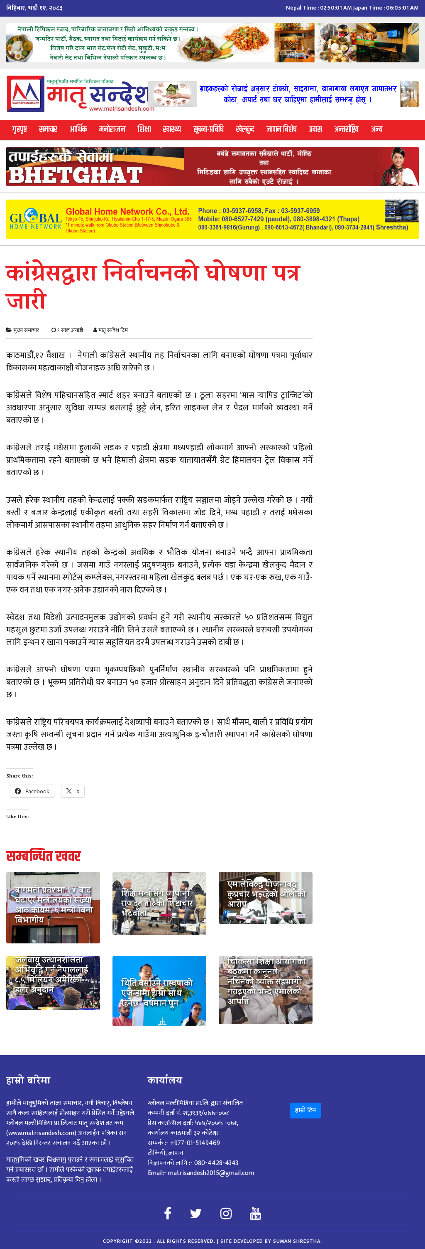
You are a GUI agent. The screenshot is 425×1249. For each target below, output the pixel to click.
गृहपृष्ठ (19, 129)
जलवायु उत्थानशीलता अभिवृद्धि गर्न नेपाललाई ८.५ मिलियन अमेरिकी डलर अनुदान (51, 976)
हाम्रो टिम (305, 1110)
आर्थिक (78, 129)
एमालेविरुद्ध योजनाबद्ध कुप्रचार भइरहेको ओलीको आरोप (266, 896)
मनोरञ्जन (112, 129)
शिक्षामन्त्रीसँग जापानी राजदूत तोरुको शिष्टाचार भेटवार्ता (157, 905)
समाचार (48, 129)
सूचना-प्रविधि (208, 129)
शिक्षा (144, 129)
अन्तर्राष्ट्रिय (346, 129)
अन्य (377, 129)
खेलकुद (245, 129)
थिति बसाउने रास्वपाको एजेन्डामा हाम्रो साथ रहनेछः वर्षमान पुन (157, 995)
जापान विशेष (281, 129)
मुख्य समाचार (26, 330)
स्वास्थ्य (172, 129)
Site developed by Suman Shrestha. (271, 1241)
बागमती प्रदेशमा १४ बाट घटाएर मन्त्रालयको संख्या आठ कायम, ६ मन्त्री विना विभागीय (54, 906)
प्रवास (315, 129)
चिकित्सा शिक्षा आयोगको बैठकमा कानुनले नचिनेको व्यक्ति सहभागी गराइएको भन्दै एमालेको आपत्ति (266, 983)
